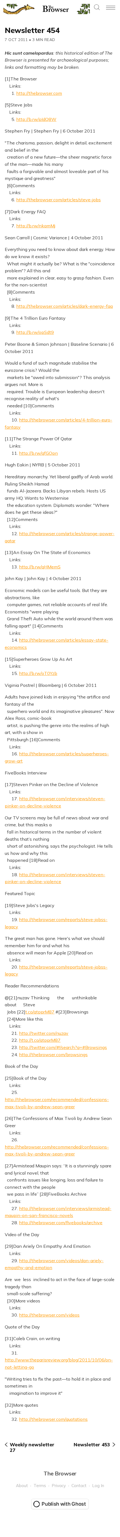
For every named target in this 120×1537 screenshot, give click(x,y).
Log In (98, 1485)
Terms (39, 1485)
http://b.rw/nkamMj (35, 225)
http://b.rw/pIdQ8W (36, 119)
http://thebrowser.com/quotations (53, 1419)
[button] (96, 7)
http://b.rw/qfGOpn (38, 453)
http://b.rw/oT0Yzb (38, 673)
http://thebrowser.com (39, 93)
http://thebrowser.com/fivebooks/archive (60, 1222)
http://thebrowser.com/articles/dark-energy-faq (64, 306)
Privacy (59, 1485)
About (22, 1485)
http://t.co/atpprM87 (40, 1040)
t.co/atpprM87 (39, 1012)
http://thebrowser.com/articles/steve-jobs (58, 199)
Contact (79, 1485)
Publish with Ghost (64, 1504)
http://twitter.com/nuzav (43, 1033)
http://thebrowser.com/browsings (53, 1054)
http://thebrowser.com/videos (49, 1315)
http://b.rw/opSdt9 (35, 332)
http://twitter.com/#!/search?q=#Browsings (63, 1047)
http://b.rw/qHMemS (40, 567)
